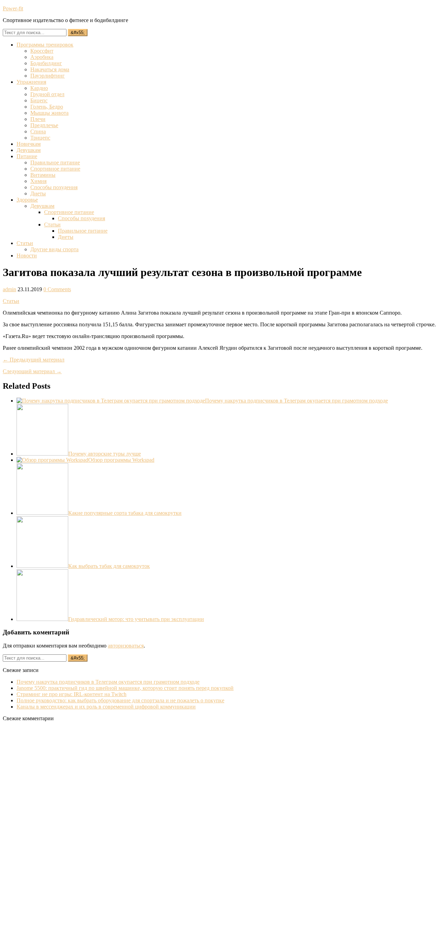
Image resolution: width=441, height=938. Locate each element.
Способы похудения (54, 187)
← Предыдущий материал (33, 360)
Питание (27, 156)
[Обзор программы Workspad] (52, 460)
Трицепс (40, 138)
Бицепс (39, 100)
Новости (27, 255)
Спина (38, 131)
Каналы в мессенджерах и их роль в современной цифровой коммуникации (106, 707)
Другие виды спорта (54, 249)
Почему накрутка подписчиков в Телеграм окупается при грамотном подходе (296, 401)
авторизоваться (126, 646)
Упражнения (31, 82)
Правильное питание (55, 162)
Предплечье (44, 125)
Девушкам (29, 150)
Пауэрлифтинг (47, 76)
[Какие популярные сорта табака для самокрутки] (42, 513)
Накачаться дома (49, 69)
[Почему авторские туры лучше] (42, 454)
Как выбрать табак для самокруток (109, 566)
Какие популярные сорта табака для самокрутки (125, 513)
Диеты (38, 193)
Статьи (52, 224)
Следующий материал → (32, 371)
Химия (38, 181)
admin (9, 289)
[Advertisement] (54, 830)
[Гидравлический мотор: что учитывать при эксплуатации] (42, 619)
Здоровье (27, 200)
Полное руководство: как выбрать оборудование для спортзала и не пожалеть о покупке (120, 700)
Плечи (37, 119)
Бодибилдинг (46, 63)
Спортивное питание (55, 169)
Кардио (39, 88)
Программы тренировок (45, 45)
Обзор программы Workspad (121, 460)
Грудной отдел (47, 94)
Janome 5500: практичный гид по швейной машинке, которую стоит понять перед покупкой (125, 688)
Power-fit (13, 8)
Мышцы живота (49, 113)
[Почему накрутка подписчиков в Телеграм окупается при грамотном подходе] (111, 401)
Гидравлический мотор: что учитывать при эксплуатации (136, 619)
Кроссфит (41, 51)
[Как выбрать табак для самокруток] (42, 566)
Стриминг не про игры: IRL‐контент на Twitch (71, 694)
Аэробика (41, 57)
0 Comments (57, 289)
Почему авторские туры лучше (104, 454)
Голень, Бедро (46, 107)
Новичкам (29, 144)
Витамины (42, 175)
